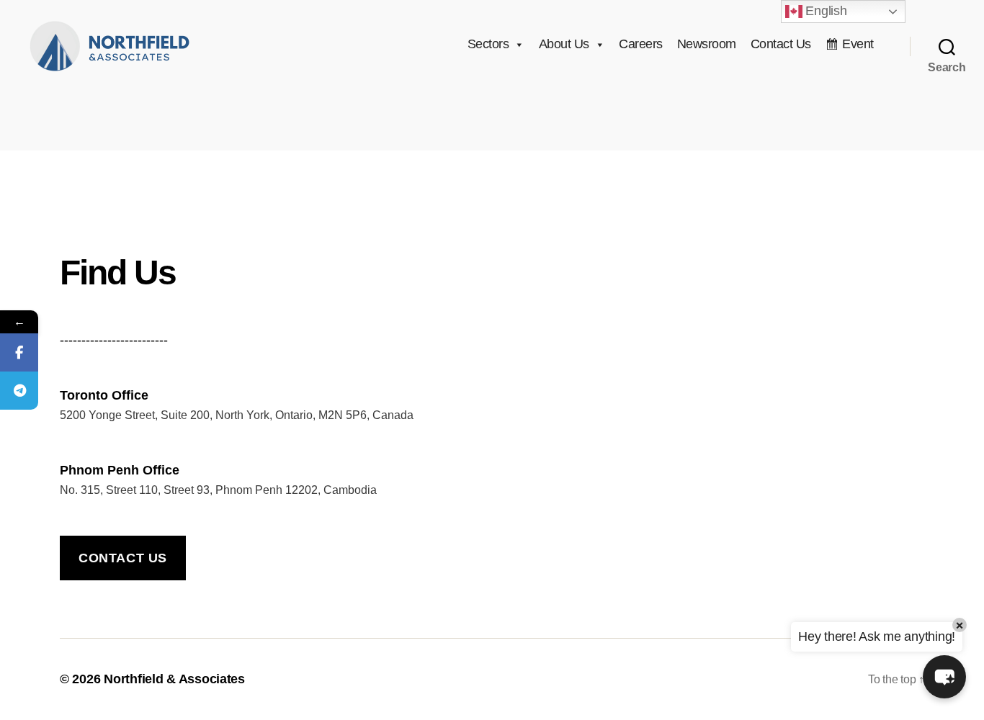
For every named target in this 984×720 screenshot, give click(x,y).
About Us (564, 44)
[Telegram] (19, 391)
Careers (641, 44)
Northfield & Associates (174, 679)
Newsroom (706, 44)
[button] (944, 676)
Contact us (123, 558)
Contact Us (781, 44)
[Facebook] (19, 352)
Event (858, 44)
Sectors (488, 44)
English (824, 11)
